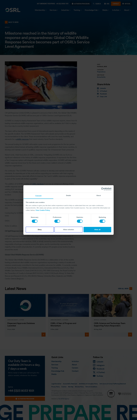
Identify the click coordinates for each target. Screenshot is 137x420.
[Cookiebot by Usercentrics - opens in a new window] (102, 188)
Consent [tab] (38, 196)
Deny (39, 229)
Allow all (97, 229)
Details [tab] (68, 195)
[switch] (57, 221)
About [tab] (98, 195)
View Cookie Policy (43, 210)
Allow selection (68, 229)
